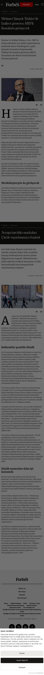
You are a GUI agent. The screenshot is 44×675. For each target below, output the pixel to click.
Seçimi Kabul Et (22, 660)
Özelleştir (22, 667)
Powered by (35, 673)
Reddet (22, 653)
